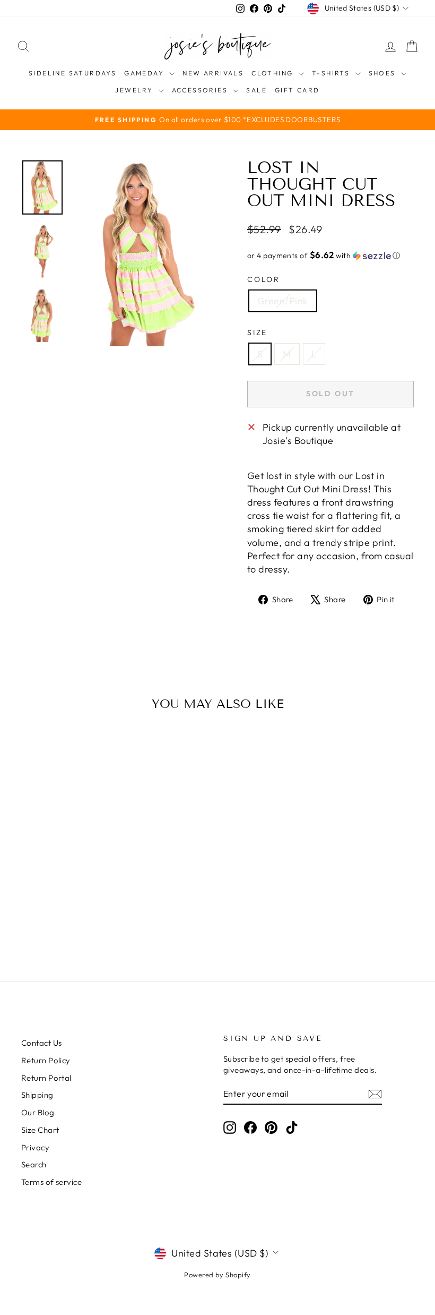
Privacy (35, 1147)
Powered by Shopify (217, 1274)
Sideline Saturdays (72, 73)
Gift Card (297, 90)
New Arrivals (212, 73)
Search (34, 1164)
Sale (256, 90)
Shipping (37, 1095)
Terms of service (51, 1182)
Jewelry (135, 90)
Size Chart (40, 1130)
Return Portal (46, 1078)
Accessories (201, 90)
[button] (330, 255)
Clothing (273, 73)
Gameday (145, 73)
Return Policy (46, 1060)
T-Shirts (332, 73)
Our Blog (38, 1112)
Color (263, 279)
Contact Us (41, 1043)
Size (257, 332)
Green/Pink (282, 301)
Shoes (383, 73)
